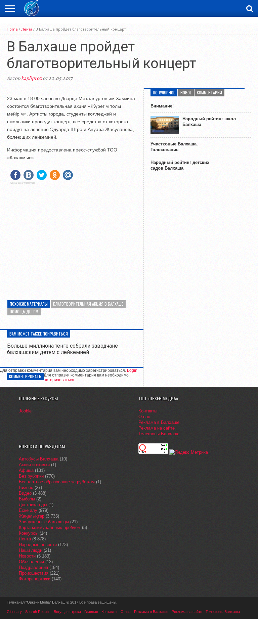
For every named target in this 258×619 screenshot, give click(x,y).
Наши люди (30, 550)
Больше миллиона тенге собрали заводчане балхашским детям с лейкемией (62, 349)
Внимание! (162, 105)
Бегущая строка (67, 612)
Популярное (164, 92)
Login (132, 370)
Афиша (26, 470)
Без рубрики (31, 476)
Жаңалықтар (31, 516)
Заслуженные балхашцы (44, 521)
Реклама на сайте (156, 428)
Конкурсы (28, 533)
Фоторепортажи (34, 578)
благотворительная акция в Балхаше (88, 304)
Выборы (27, 498)
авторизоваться (59, 380)
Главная (91, 612)
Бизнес (26, 487)
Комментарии (209, 92)
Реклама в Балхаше (158, 422)
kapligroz (31, 78)
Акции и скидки (34, 464)
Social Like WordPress (23, 183)
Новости (27, 556)
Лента (26, 29)
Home (12, 29)
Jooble (25, 410)
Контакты (147, 410)
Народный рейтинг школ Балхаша (209, 121)
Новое (185, 92)
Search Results (37, 612)
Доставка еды (33, 504)
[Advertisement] (71, 236)
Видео (25, 493)
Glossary (14, 612)
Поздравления (33, 567)
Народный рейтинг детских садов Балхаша (179, 165)
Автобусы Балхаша (38, 458)
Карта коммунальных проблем (50, 527)
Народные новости (38, 544)
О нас (144, 416)
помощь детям (24, 311)
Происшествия (33, 573)
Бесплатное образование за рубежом (57, 481)
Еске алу (28, 510)
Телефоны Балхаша (158, 433)
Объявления (31, 561)
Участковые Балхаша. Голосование (174, 146)
